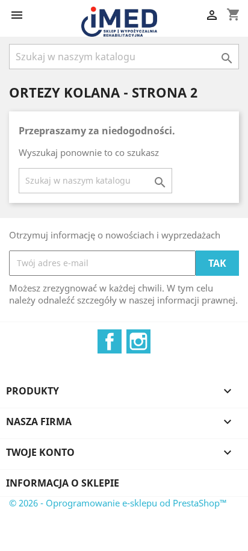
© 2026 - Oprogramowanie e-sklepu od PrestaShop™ (118, 503)
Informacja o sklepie (62, 483)
